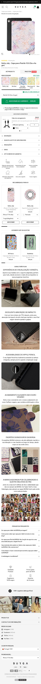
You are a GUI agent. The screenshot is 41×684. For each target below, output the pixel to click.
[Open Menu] (2, 7)
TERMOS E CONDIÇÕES (11, 674)
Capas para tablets (6, 11)
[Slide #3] (34, 54)
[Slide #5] (37, 54)
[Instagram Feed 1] (20, 604)
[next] (39, 2)
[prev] (1, 2)
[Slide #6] (38, 54)
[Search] (6, 7)
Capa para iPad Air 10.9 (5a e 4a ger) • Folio (11, 256)
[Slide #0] (29, 54)
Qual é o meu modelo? (31, 92)
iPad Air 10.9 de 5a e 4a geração (9, 13)
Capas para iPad (17, 11)
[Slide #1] (31, 54)
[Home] (20, 7)
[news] (34, 7)
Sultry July (11, 206)
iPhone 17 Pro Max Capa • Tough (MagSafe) (11, 209)
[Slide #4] (35, 54)
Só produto (10, 71)
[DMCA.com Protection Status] (20, 680)
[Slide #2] (32, 54)
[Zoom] (2, 54)
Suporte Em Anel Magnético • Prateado (30, 209)
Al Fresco (11, 253)
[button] (8, 61)
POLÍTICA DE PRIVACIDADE (28, 674)
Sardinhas (30, 253)
